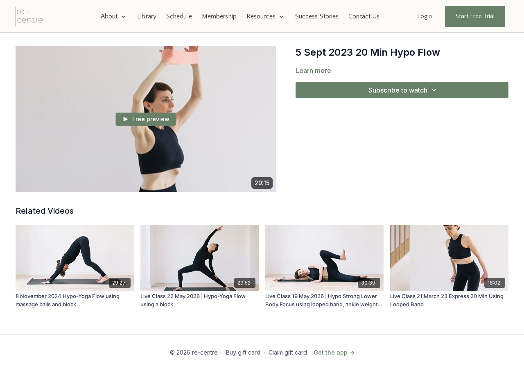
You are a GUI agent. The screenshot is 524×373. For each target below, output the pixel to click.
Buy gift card (243, 352)
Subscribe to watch (397, 90)
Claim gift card (288, 352)
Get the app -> (334, 352)
